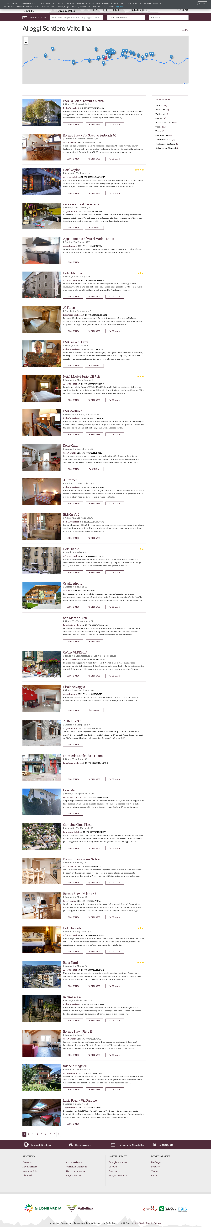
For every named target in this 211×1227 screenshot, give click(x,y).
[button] (105, 58)
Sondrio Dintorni (163, 139)
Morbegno (156, 1162)
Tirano (158, 127)
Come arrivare (74, 1162)
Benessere (114, 1171)
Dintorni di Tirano (164, 122)
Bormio (158, 105)
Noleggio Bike (30, 1171)
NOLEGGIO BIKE (138, 9)
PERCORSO (28, 10)
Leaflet (186, 83)
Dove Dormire (29, 1166)
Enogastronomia (118, 1175)
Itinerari (27, 1175)
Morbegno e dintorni (165, 144)
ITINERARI (183, 9)
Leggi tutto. (119, 6)
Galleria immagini (76, 1171)
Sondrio (155, 1166)
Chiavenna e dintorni (165, 148)
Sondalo (159, 118)
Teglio (158, 131)
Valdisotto (160, 109)
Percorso (27, 1162)
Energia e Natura (118, 1162)
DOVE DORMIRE (66, 10)
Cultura (113, 1166)
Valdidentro (161, 114)
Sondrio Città (161, 135)
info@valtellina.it (143, 1223)
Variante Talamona (76, 1166)
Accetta (202, 3)
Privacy (157, 1223)
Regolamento (73, 1175)
